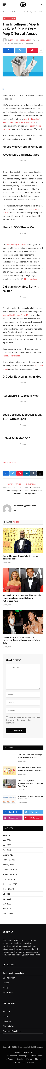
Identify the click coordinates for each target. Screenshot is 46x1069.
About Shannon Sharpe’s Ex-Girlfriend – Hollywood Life (21, 557)
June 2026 (7, 840)
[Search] (42, 4)
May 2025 (7, 904)
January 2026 (8, 865)
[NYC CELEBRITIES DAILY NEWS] (23, 4)
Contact (6, 1016)
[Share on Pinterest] (32, 50)
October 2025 (9, 879)
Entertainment (9, 18)
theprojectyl (23, 1047)
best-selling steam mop (17, 244)
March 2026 (8, 855)
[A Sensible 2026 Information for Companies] (9, 799)
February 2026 (9, 860)
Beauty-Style (28, 1052)
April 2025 (7, 909)
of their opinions (30, 279)
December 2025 (10, 869)
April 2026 (7, 850)
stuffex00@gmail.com (20, 40)
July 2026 (6, 835)
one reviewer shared (11, 356)
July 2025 (6, 894)
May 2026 (7, 845)
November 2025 (10, 874)
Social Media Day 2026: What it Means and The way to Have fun (30, 769)
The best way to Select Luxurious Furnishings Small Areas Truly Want (30, 783)
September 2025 (10, 884)
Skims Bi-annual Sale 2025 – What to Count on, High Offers (33, 490)
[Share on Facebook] (8, 50)
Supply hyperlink (10, 462)
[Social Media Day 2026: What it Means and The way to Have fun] (9, 770)
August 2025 (8, 889)
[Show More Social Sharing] (41, 50)
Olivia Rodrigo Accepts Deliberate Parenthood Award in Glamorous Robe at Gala (22, 640)
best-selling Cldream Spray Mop (16, 315)
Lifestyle (29, 1059)
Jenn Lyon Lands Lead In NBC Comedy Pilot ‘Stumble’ (12, 490)
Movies (38, 1059)
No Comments (16, 44)
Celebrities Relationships (13, 973)
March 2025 (8, 913)
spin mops (7, 129)
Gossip (5, 987)
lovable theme (28, 1063)
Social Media (8, 992)
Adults (17, 1052)
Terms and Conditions (12, 1031)
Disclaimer (7, 1021)
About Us (6, 1011)
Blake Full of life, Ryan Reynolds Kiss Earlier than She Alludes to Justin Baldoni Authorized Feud (22, 598)
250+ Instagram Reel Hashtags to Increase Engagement (30, 756)
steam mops (35, 126)
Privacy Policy (8, 1026)
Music (17, 1063)
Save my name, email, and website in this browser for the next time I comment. (23, 720)
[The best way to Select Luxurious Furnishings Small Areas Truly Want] (9, 783)
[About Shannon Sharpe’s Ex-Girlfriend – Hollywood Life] (23, 540)
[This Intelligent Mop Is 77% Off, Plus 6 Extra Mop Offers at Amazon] (23, 66)
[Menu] (4, 4)
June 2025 (7, 899)
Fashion (6, 983)
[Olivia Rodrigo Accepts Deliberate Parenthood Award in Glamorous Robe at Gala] (23, 622)
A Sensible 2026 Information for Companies (30, 797)
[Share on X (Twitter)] (20, 50)
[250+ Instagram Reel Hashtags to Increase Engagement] (9, 757)
